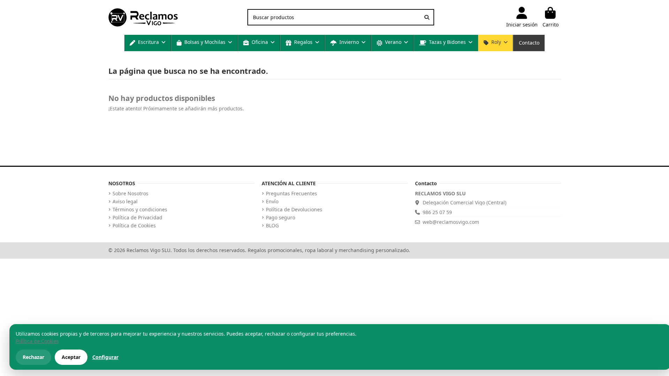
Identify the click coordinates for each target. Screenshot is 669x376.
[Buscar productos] (427, 17)
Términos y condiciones (140, 209)
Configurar (105, 357)
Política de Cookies (134, 225)
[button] (147, 43)
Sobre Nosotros (130, 193)
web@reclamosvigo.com (451, 222)
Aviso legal (125, 201)
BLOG (272, 225)
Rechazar (33, 357)
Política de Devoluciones (294, 209)
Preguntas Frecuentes (291, 193)
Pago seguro (280, 217)
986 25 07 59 (437, 212)
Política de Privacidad (137, 217)
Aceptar (71, 357)
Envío (272, 201)
